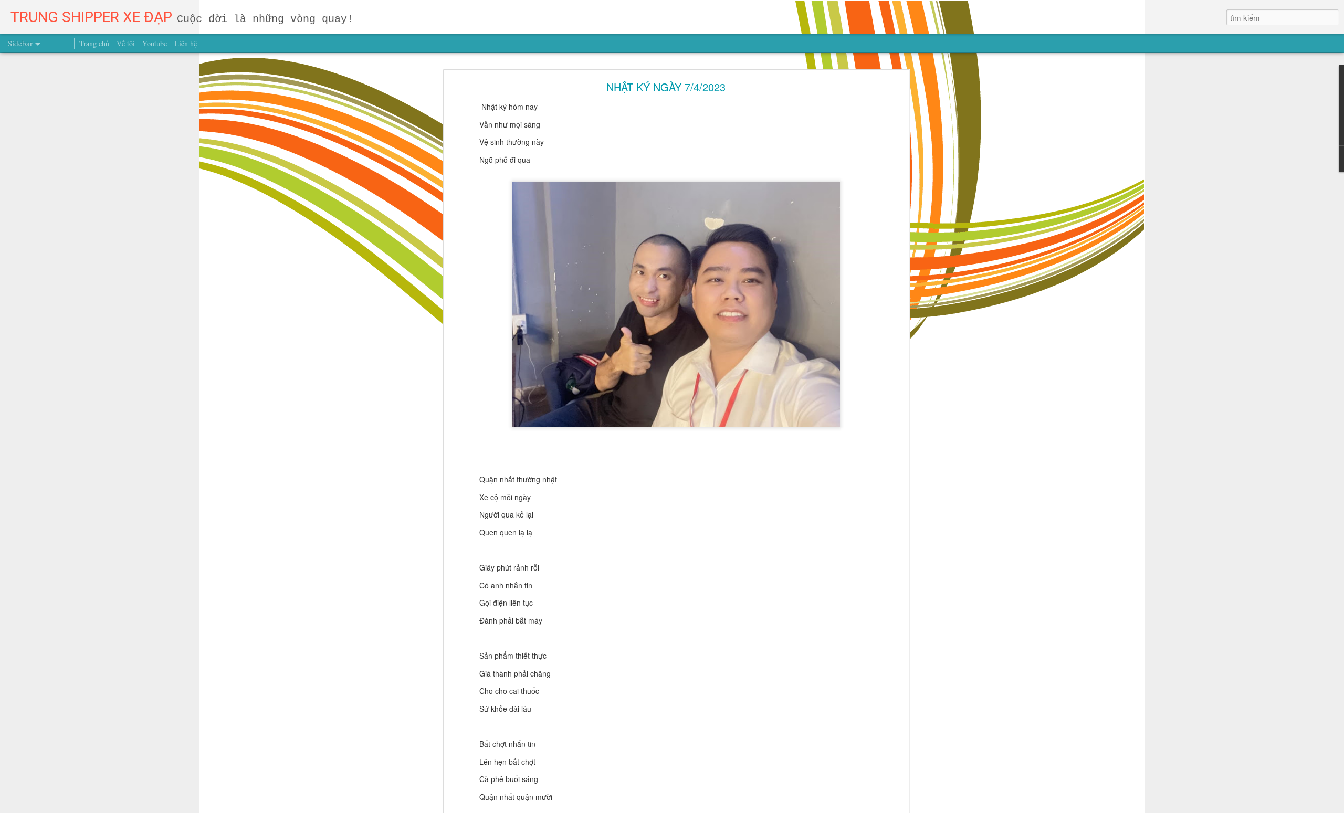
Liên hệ (185, 43)
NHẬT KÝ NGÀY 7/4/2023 (666, 86)
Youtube (154, 43)
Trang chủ (94, 43)
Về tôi (126, 43)
